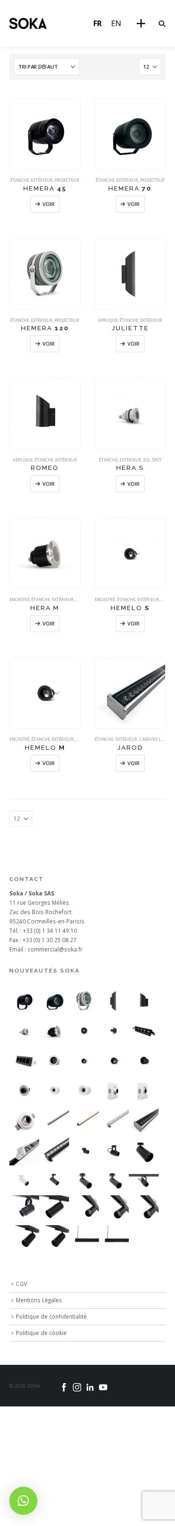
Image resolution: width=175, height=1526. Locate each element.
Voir (48, 203)
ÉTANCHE (19, 180)
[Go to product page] (45, 134)
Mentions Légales (39, 1300)
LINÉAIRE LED (152, 739)
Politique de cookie (41, 1332)
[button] (162, 23)
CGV (21, 1283)
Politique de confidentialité (51, 1316)
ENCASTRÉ (19, 599)
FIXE (165, 599)
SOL (146, 460)
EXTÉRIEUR (42, 180)
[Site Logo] (28, 23)
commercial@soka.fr (55, 949)
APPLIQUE (108, 320)
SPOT (156, 460)
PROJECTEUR (67, 180)
